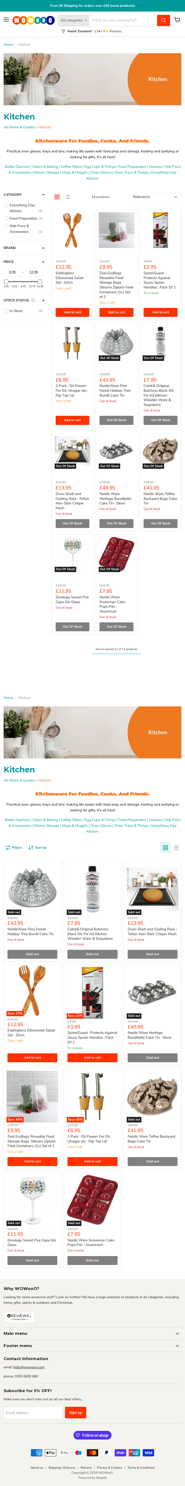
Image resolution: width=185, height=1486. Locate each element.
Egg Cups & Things (100, 166)
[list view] (67, 197)
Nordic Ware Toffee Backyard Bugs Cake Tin (160, 498)
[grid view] (57, 197)
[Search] (163, 20)
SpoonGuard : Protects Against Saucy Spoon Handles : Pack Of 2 (160, 280)
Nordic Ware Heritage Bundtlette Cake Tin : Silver (115, 498)
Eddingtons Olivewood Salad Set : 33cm (69, 278)
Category (13, 195)
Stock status (16, 300)
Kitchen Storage (46, 172)
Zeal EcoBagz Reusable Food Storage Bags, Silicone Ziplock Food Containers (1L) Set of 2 (116, 285)
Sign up (75, 1412)
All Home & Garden (19, 127)
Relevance (141, 196)
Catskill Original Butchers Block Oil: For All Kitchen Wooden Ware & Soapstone (159, 395)
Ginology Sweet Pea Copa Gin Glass (72, 599)
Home (8, 45)
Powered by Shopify (92, 1478)
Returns (86, 1468)
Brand (10, 248)
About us (37, 1468)
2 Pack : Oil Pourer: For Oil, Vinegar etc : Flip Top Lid (72, 390)
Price (8, 262)
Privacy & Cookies (109, 1468)
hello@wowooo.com (29, 1367)
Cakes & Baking (45, 166)
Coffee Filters (71, 166)
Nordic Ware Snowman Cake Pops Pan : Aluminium (112, 604)
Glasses (155, 166)
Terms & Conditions (141, 1468)
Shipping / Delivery (61, 1468)
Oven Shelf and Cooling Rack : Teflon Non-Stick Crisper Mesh (72, 500)
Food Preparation (132, 166)
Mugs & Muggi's (75, 172)
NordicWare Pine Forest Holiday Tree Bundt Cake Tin (115, 390)
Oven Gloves (101, 172)
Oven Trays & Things (131, 172)
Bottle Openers (17, 166)
